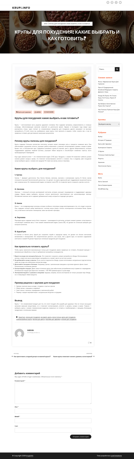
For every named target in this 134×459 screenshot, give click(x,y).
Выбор (100, 137)
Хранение (101, 162)
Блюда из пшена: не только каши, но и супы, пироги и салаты (107, 98)
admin (38, 112)
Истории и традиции (105, 140)
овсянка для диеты (39, 319)
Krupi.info (29, 456)
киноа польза (56, 317)
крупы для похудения (68, 317)
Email (17, 417)
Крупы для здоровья (24, 112)
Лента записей (103, 182)
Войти (100, 178)
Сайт (16, 426)
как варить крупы (46, 317)
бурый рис (22, 317)
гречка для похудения (33, 317)
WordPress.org (103, 189)
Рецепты (101, 159)
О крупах (101, 151)
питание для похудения (68, 319)
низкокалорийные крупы (24, 319)
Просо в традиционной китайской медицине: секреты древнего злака (108, 90)
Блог (46, 24)
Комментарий (20, 381)
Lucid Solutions (116, 456)
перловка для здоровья (52, 319)
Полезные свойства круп (106, 155)
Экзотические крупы (104, 166)
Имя (17, 407)
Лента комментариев (105, 185)
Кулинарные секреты (105, 148)
